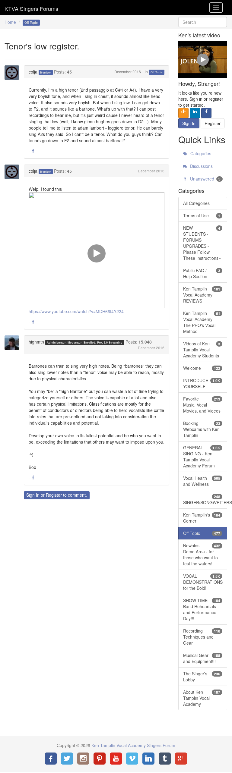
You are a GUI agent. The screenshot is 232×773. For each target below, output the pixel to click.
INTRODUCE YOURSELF (201, 383)
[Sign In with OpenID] (183, 113)
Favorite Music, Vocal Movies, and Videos (202, 405)
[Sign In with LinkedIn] (195, 113)
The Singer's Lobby (201, 677)
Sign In (33, 495)
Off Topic (157, 72)
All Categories (196, 203)
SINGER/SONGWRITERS (205, 499)
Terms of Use (201, 215)
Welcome (201, 368)
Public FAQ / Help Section (201, 273)
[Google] (181, 759)
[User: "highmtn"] (14, 342)
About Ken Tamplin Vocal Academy (201, 698)
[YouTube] (116, 759)
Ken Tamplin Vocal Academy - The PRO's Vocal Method (201, 322)
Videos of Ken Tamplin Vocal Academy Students (201, 350)
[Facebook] (51, 759)
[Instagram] (83, 759)
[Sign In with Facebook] (206, 113)
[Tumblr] (165, 759)
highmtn (36, 342)
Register (54, 495)
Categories (200, 153)
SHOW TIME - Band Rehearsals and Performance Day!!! (201, 609)
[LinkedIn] (148, 759)
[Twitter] (67, 759)
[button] (33, 151)
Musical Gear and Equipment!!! (201, 658)
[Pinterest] (100, 759)
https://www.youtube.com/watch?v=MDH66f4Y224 (76, 311)
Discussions (201, 166)
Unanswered (205, 179)
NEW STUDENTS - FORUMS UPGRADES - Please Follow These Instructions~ (202, 243)
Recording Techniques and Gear (201, 637)
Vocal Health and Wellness (201, 481)
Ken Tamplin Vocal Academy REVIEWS (201, 295)
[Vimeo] (132, 759)
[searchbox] (203, 22)
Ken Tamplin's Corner (201, 518)
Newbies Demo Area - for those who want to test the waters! (201, 554)
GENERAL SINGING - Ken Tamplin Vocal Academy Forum (201, 457)
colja (33, 72)
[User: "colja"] (14, 72)
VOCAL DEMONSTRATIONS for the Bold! (203, 582)
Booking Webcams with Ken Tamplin (201, 429)
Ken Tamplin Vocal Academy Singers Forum (31, 7)
